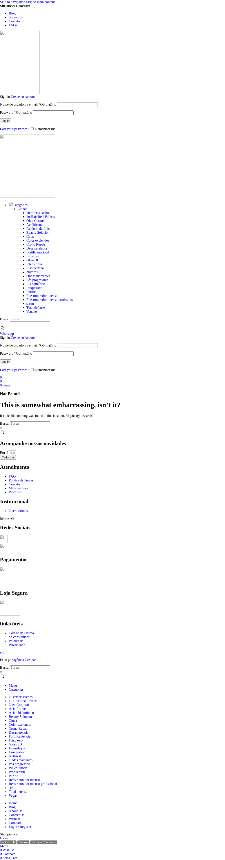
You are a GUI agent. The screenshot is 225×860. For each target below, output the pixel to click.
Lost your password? (14, 129)
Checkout (23, 842)
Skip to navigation (13, 2)
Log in (5, 120)
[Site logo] (20, 93)
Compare (15, 823)
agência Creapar (24, 660)
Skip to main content (40, 2)
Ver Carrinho (8, 842)
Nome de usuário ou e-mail (28, 104)
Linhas (22, 209)
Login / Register (20, 827)
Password (16, 112)
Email (4, 452)
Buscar (5, 319)
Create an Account (23, 97)
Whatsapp (7, 334)
